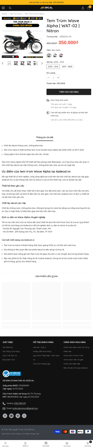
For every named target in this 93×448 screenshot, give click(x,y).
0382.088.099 (20, 403)
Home (4, 13)
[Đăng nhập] (82, 8)
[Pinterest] (18, 416)
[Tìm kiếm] (10, 8)
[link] (16, 323)
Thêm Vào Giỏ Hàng (69, 92)
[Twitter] (24, 416)
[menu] (3, 7)
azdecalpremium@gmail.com (25, 408)
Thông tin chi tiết (44, 137)
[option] (22, 37)
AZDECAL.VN (65, 36)
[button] (2, 63)
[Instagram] (11, 416)
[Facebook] (5, 416)
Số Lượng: (50, 73)
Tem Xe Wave (16, 13)
